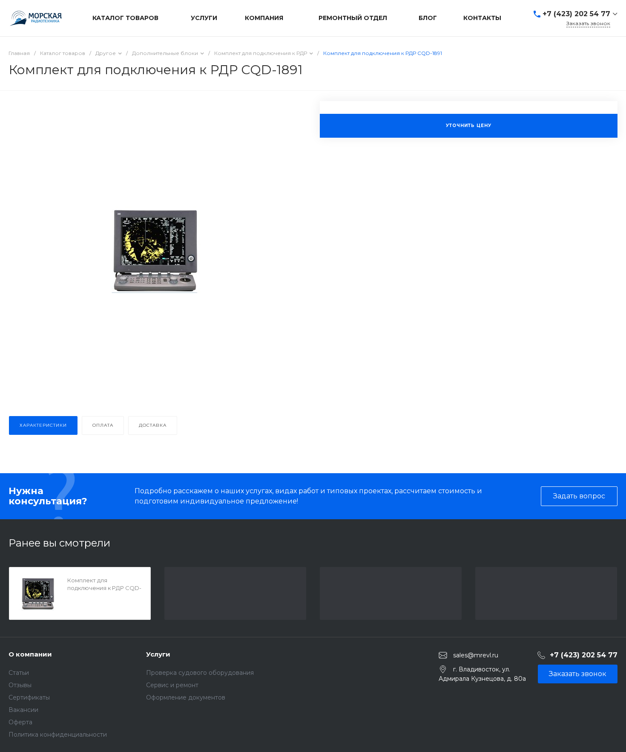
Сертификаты (29, 697)
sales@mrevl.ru (475, 655)
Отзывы (20, 685)
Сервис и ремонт (172, 685)
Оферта (20, 722)
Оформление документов (185, 697)
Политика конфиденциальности (58, 734)
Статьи (19, 673)
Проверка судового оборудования (200, 673)
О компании (30, 654)
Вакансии (23, 710)
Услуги (158, 654)
